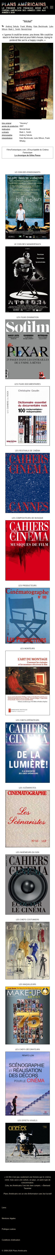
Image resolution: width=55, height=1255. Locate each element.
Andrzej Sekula (12, 26)
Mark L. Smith (14, 29)
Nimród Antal (26, 29)
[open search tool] (47, 7)
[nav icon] (51, 7)
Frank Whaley (26, 26)
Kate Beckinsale (41, 26)
